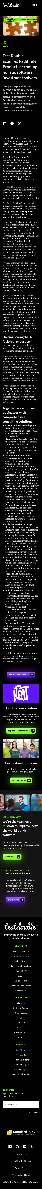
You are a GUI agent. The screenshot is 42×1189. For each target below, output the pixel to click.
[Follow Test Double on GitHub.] (17, 1147)
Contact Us (21, 1027)
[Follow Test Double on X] (32, 1147)
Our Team (21, 1022)
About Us (21, 1003)
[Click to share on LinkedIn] (5, 124)
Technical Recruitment (21, 985)
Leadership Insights (21, 1060)
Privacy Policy (21, 1168)
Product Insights (21, 1069)
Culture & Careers (21, 1008)
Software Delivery (21, 956)
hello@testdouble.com (21, 1161)
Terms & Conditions (21, 1175)
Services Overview (21, 951)
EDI (21, 1018)
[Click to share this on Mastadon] (12, 124)
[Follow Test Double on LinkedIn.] (10, 1147)
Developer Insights (21, 1064)
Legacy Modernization (21, 966)
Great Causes (21, 1013)
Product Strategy (21, 961)
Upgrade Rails (21, 981)
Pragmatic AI (21, 971)
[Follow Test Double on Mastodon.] (25, 1147)
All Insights (21, 1055)
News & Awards (21, 1032)
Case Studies (21, 1050)
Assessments (21, 990)
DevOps (21, 976)
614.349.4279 (21, 1154)
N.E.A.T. (21, 1037)
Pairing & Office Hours (21, 1074)
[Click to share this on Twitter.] (19, 124)
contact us (26, 658)
